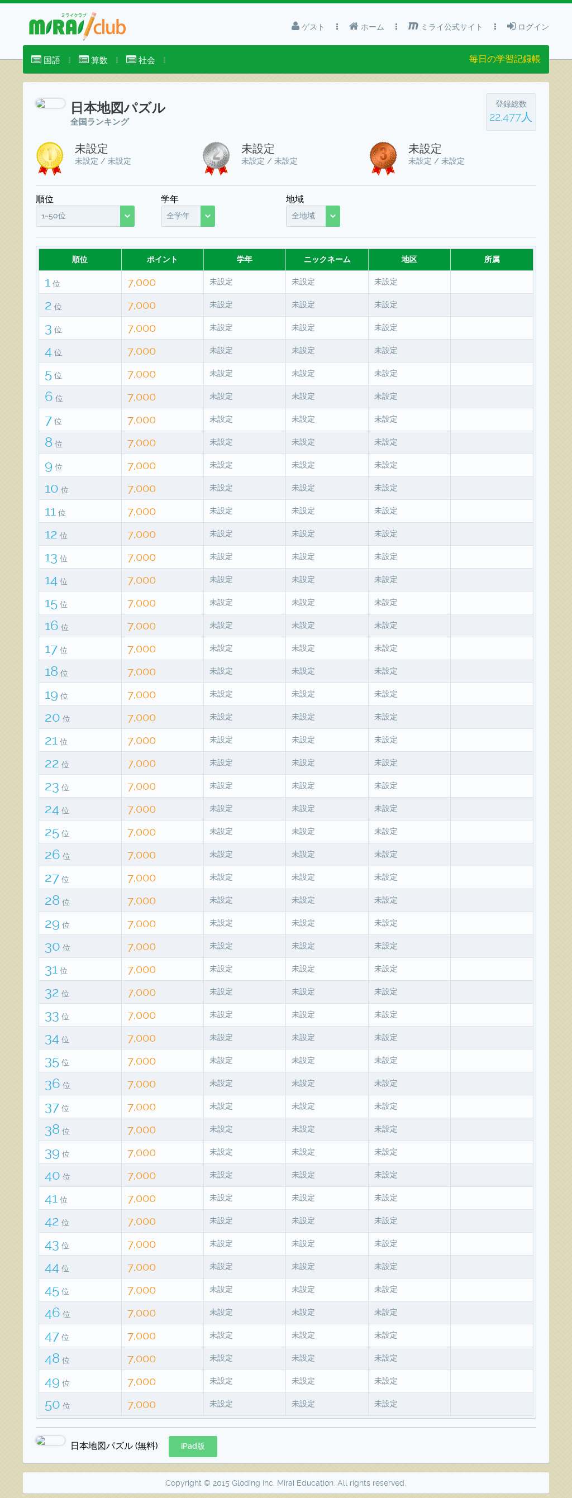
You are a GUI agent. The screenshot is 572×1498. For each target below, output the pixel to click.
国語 (50, 60)
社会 (145, 60)
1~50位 (53, 215)
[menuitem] (45, 60)
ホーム (371, 26)
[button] (193, 1446)
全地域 (303, 215)
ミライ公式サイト (450, 26)
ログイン (532, 26)
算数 (98, 60)
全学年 (178, 215)
